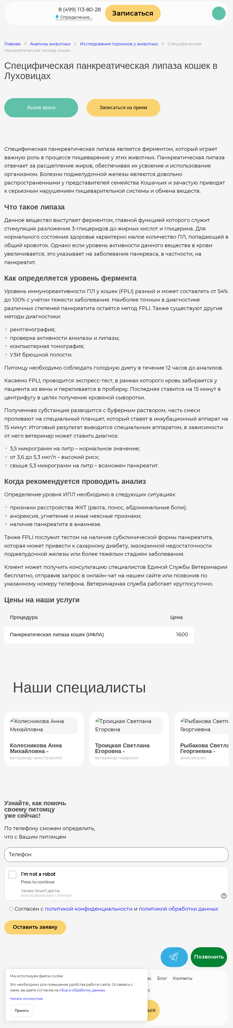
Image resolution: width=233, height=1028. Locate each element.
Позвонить (209, 957)
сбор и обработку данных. (82, 990)
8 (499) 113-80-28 (79, 10)
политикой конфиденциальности (89, 909)
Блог (162, 978)
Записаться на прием (123, 107)
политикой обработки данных (178, 909)
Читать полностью (26, 999)
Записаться (133, 13)
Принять (22, 1010)
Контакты (182, 978)
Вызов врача (41, 107)
